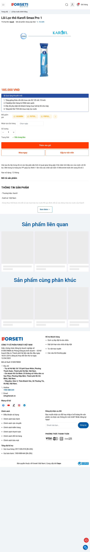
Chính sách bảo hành (12, 419)
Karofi (12, 22)
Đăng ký (83, 425)
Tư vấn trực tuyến (54, 349)
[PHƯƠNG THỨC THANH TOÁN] (67, 439)
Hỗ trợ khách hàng (52, 337)
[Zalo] (24, 405)
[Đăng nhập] (72, 4)
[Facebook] (3, 405)
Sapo (59, 463)
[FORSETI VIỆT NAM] (17, 4)
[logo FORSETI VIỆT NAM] (23, 339)
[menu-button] (3, 5)
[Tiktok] (14, 405)
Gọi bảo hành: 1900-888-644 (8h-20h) (18, 453)
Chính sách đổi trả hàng (13, 436)
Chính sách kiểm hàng (12, 427)
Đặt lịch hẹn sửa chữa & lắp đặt (60, 344)
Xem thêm (44, 209)
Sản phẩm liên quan (45, 224)
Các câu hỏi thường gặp (57, 353)
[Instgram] (19, 405)
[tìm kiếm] (66, 4)
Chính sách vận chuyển (12, 423)
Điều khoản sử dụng (11, 415)
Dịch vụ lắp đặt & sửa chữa (58, 340)
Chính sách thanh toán (12, 432)
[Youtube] (8, 405)
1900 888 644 (9, 390)
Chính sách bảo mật (11, 440)
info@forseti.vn (10, 396)
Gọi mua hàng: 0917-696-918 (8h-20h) (18, 449)
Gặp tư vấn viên (67, 152)
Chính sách (5, 411)
